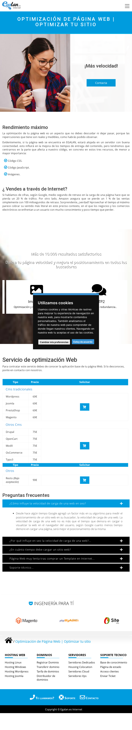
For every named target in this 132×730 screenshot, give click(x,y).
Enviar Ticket (108, 676)
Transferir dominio (48, 667)
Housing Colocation (80, 667)
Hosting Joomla (14, 676)
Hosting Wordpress (16, 671)
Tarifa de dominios (48, 671)
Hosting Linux (13, 662)
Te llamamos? (45, 698)
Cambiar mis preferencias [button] (54, 342)
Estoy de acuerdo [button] (83, 341)
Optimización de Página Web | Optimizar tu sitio (53, 641)
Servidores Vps (77, 676)
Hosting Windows (15, 667)
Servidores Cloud (78, 671)
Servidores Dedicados (81, 662)
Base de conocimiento (113, 662)
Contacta (101, 83)
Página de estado (110, 667)
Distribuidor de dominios (46, 677)
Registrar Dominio (48, 662)
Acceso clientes (109, 671)
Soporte (70, 698)
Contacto (92, 698)
